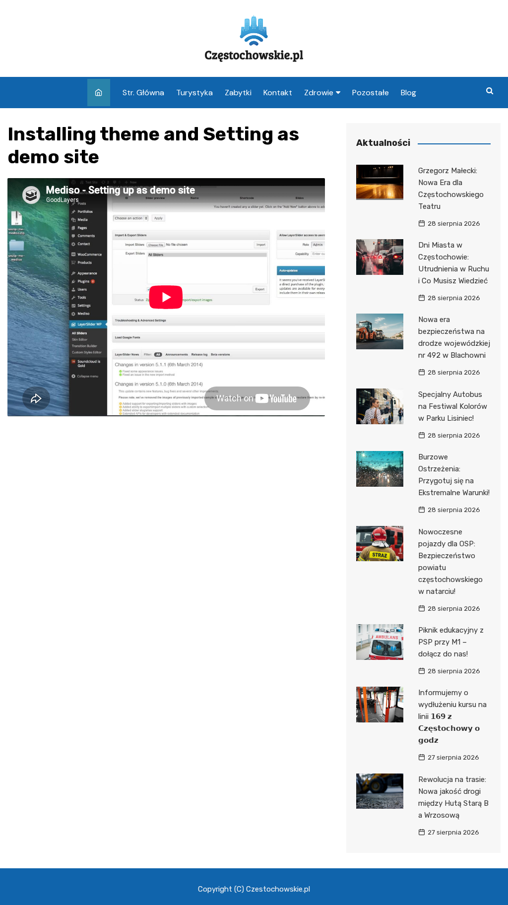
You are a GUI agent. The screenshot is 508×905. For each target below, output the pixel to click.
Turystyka (194, 92)
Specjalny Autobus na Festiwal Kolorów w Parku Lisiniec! (452, 406)
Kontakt (277, 92)
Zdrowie (318, 92)
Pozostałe (370, 92)
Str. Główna (143, 92)
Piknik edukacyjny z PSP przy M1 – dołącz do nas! (451, 642)
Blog (408, 92)
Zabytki (238, 92)
